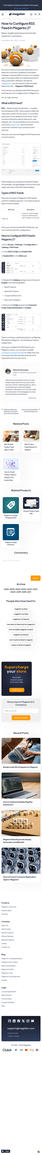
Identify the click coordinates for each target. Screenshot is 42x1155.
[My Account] (39, 14)
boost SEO (15, 124)
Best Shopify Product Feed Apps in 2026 (9, 447)
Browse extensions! (21, 8)
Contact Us (5, 947)
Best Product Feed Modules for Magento (31, 447)
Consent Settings (7, 1002)
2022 (29, 589)
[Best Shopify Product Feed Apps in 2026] (11, 436)
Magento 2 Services (8, 907)
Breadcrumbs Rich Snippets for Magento (20, 767)
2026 (6, 589)
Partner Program (7, 933)
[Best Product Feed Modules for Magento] (31, 436)
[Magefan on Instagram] (28, 1021)
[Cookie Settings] (38, 1151)
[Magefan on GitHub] (9, 1021)
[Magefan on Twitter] (23, 1021)
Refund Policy (6, 995)
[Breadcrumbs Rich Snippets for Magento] (21, 751)
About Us (4, 925)
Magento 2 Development (10, 976)
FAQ (3, 1006)
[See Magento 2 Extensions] (16, 679)
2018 (24, 592)
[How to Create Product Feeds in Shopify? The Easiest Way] (11, 464)
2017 (29, 592)
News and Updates (8, 966)
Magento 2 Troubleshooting (11, 958)
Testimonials (6, 929)
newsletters (6, 83)
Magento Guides (7, 969)
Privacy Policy (6, 999)
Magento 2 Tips (7, 973)
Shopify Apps (6, 910)
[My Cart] (31, 14)
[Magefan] (17, 14)
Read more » (33, 398)
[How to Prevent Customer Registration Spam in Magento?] (21, 861)
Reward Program (7, 940)
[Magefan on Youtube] (32, 1021)
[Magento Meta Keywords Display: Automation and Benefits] (21, 823)
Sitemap (4, 914)
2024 (17, 589)
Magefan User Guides (9, 962)
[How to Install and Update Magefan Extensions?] (21, 786)
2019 (18, 592)
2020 (12, 592)
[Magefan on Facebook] (18, 1021)
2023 (23, 589)
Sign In (35, 578)
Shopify (4, 980)
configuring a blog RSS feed (12, 352)
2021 (35, 589)
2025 (12, 589)
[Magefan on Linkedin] (14, 1021)
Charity (4, 943)
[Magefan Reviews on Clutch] (7, 1050)
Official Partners (7, 936)
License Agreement (8, 992)
